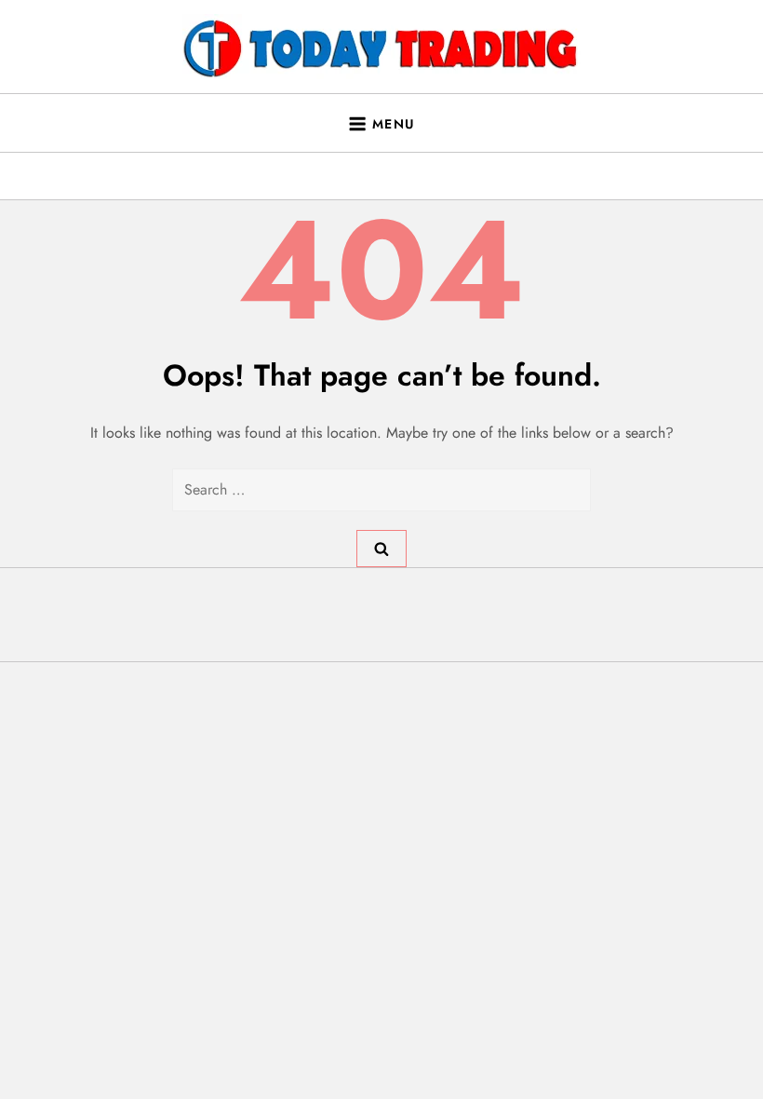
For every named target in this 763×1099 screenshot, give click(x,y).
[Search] (381, 548)
